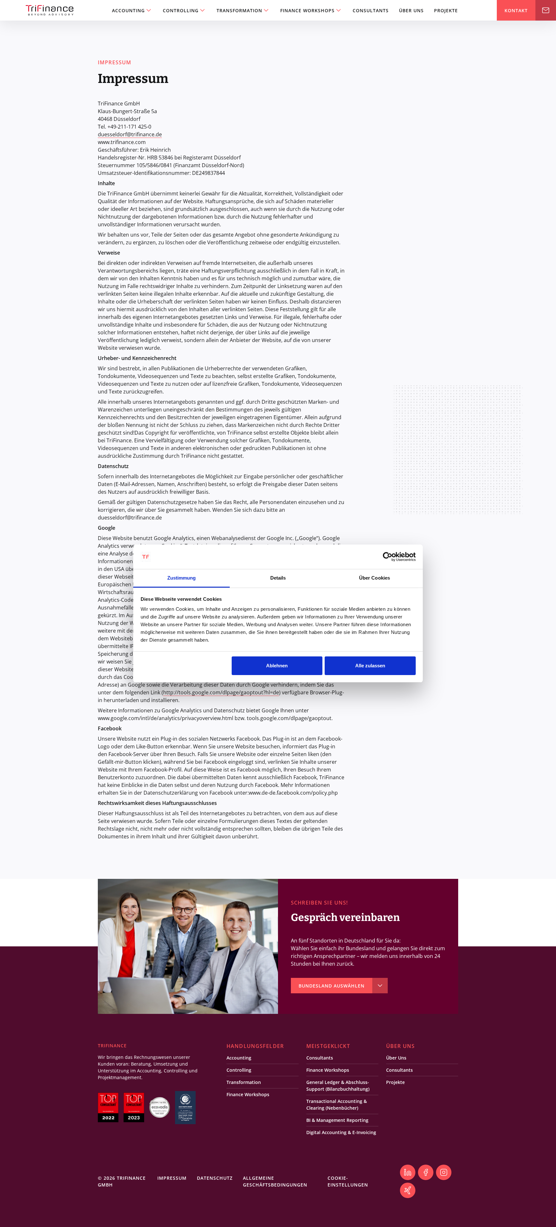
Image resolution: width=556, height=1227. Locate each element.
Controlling (181, 10)
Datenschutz (215, 1178)
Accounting (128, 10)
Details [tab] (278, 578)
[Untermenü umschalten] (149, 10)
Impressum (172, 1178)
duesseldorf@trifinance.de (130, 134)
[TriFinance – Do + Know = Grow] (49, 10)
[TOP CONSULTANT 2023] (134, 1107)
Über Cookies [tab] (374, 578)
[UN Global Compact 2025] (185, 1107)
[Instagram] (443, 1172)
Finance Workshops (307, 10)
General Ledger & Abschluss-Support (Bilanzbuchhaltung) (337, 1085)
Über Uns (411, 10)
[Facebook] (425, 1172)
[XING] (407, 1190)
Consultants (371, 10)
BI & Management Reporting (337, 1120)
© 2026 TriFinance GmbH (122, 1181)
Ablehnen (277, 665)
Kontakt (526, 10)
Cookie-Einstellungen (348, 1181)
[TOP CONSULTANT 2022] (108, 1107)
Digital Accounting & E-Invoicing (341, 1132)
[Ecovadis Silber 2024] (159, 1107)
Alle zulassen (370, 665)
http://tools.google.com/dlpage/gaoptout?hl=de (221, 692)
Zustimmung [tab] (181, 578)
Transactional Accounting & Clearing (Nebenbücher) (336, 1104)
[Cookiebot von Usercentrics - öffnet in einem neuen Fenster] (387, 557)
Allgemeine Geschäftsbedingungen (275, 1181)
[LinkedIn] (407, 1172)
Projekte (446, 10)
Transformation (239, 10)
